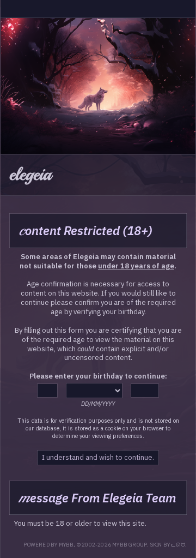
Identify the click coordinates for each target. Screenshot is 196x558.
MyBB (66, 544)
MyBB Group (129, 544)
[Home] (9, 8)
